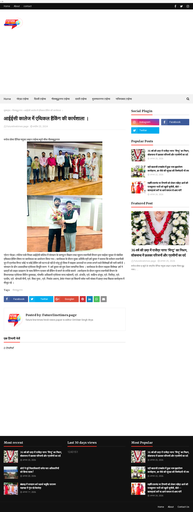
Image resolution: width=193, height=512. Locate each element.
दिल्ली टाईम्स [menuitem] (40, 98)
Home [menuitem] (7, 98)
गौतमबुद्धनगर (17, 110)
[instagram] (187, 6)
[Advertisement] (96, 66)
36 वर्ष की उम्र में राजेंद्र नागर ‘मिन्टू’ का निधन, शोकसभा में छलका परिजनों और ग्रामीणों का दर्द (168, 152)
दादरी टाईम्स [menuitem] (81, 98)
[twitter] (181, 6)
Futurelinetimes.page (17, 126)
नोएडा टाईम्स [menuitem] (22, 98)
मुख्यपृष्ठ (7, 110)
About (17, 6)
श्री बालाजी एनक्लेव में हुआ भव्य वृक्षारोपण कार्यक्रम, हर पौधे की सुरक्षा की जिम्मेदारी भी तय (168, 168)
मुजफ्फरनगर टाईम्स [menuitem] (101, 98)
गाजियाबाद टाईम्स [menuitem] (124, 98)
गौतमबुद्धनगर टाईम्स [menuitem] (60, 98)
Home (7, 6)
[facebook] (175, 6)
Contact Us (183, 507)
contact (28, 6)
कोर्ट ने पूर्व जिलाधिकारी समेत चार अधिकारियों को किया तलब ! (39, 470)
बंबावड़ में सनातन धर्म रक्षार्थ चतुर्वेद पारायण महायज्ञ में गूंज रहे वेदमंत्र (38, 486)
